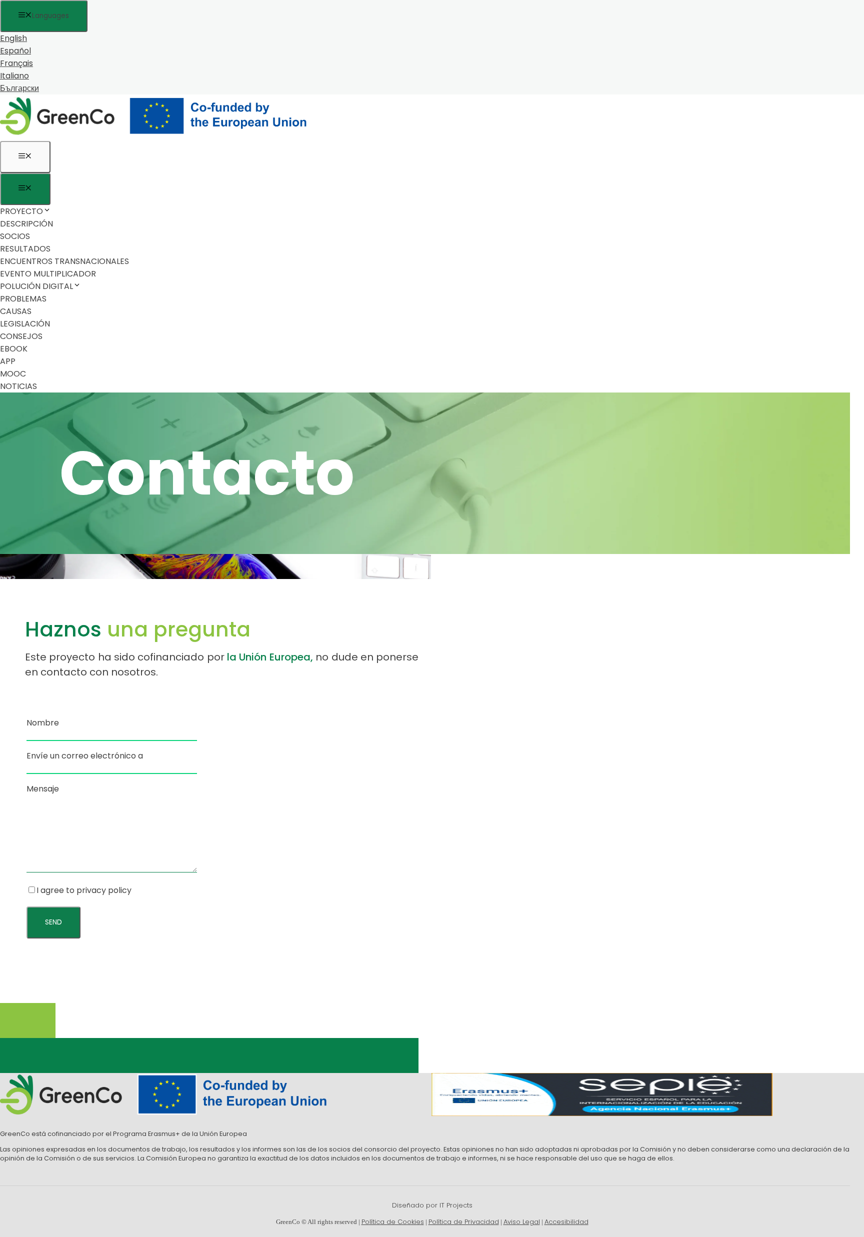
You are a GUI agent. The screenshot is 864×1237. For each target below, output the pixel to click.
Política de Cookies (393, 1221)
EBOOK (14, 348)
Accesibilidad (566, 1221)
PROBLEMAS (23, 298)
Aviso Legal (522, 1221)
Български (19, 88)
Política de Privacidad (463, 1221)
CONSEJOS (21, 336)
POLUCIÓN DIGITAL (36, 286)
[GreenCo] (160, 134)
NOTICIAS (18, 386)
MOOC (13, 374)
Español (15, 50)
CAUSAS (16, 311)
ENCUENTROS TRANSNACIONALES (64, 261)
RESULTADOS (25, 248)
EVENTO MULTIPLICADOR (48, 274)
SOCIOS (15, 236)
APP (8, 361)
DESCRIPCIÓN (26, 224)
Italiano (14, 76)
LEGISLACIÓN (25, 324)
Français (16, 63)
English (13, 38)
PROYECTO (21, 211)
